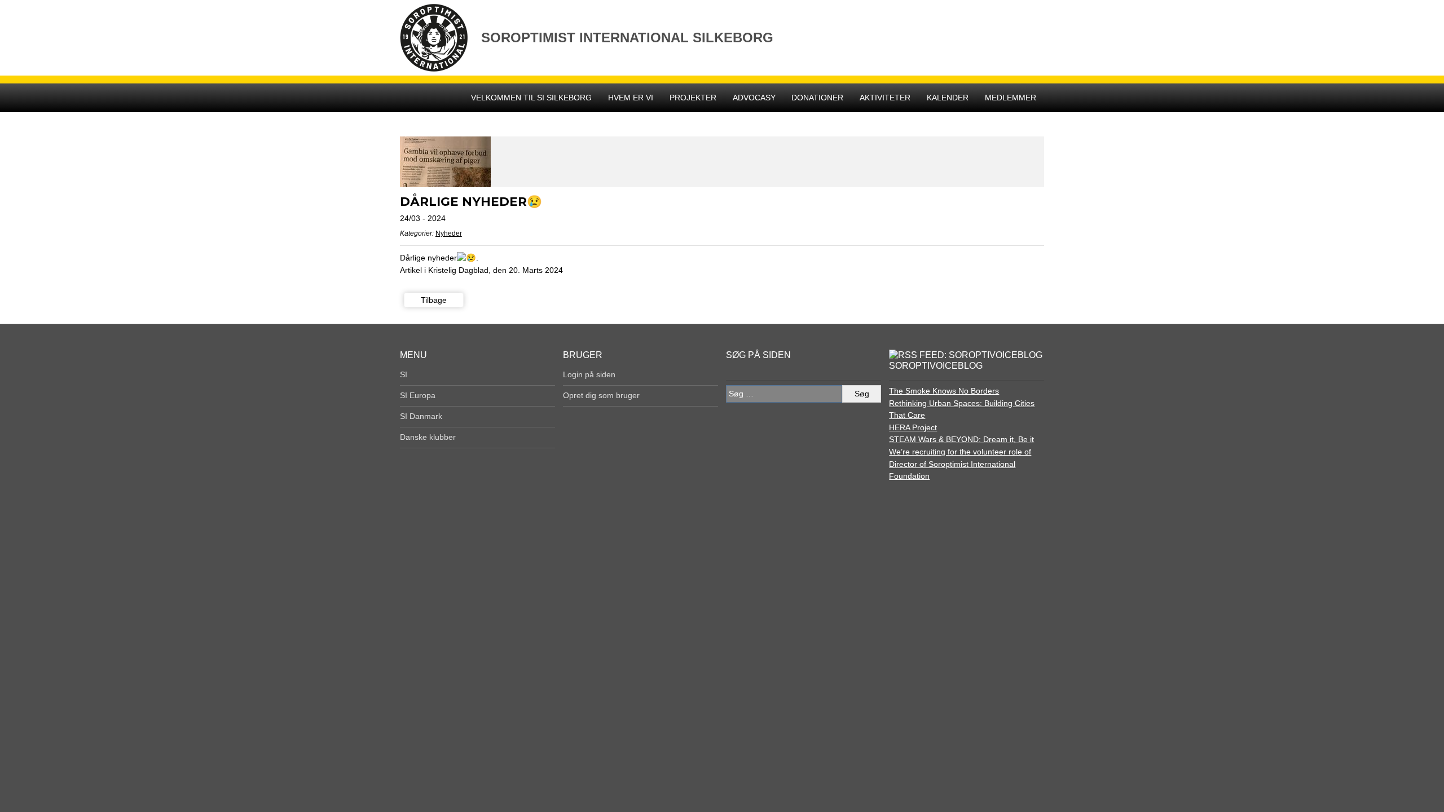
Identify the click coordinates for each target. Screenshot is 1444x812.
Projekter (693, 97)
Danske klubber (428, 437)
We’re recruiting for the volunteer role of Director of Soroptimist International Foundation (960, 463)
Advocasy (754, 97)
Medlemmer (1010, 97)
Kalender (947, 97)
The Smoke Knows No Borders (944, 390)
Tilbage (434, 299)
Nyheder (448, 233)
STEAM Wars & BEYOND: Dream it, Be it (961, 439)
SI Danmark (421, 416)
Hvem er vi (630, 97)
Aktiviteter (885, 97)
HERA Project (913, 427)
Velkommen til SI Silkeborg (531, 97)
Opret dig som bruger (601, 395)
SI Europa (417, 395)
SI (403, 374)
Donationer (817, 97)
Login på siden (589, 374)
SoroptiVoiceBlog (936, 365)
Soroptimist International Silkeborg (627, 37)
